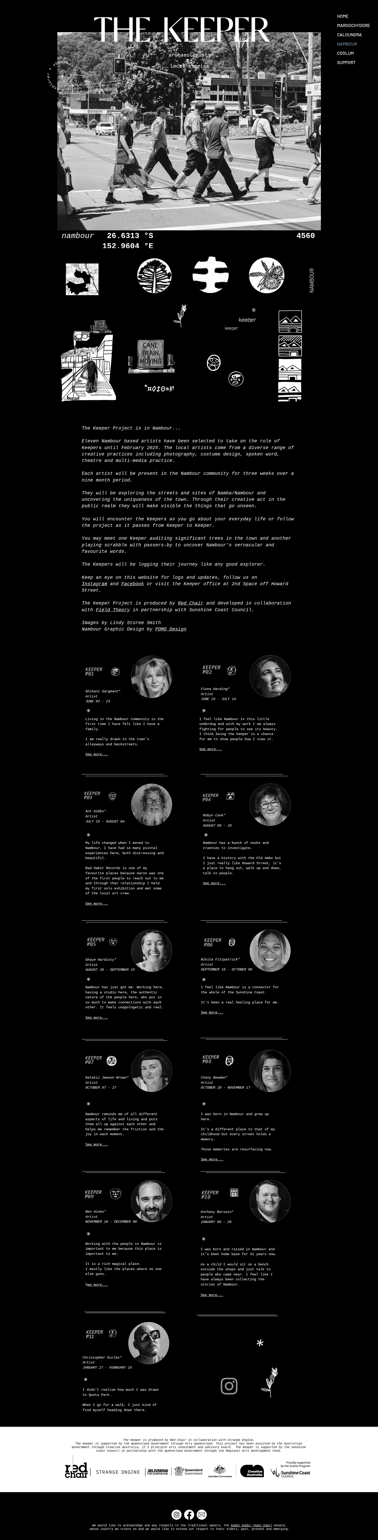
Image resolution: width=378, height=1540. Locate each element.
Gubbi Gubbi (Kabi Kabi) (251, 1525)
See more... (96, 754)
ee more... (97, 1285)
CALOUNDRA (349, 34)
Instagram (94, 584)
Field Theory (113, 609)
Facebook (132, 584)
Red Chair (190, 603)
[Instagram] (229, 1386)
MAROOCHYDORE (353, 25)
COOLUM (345, 53)
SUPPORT (346, 62)
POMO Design (170, 629)
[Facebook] (189, 1515)
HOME (342, 16)
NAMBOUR (347, 43)
